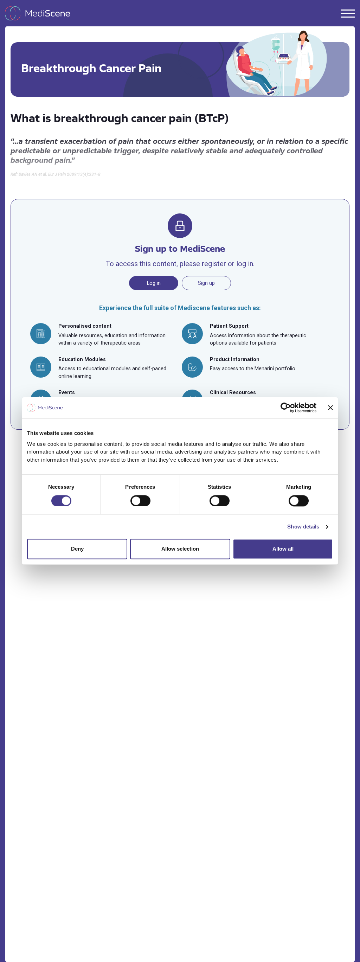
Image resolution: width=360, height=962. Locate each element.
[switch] (140, 500)
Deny (77, 549)
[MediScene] (40, 13)
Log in (154, 283)
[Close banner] (330, 407)
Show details (303, 527)
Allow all (283, 549)
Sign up (206, 283)
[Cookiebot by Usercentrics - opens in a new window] (285, 407)
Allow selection (180, 549)
